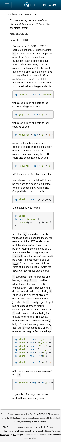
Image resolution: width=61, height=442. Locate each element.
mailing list (4, 434)
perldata (21, 191)
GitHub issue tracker (18, 417)
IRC (14, 434)
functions (12, 14)
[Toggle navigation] (7, 5)
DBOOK (42, 414)
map (21, 14)
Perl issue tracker (49, 430)
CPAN (34, 14)
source (28, 14)
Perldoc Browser (42, 4)
